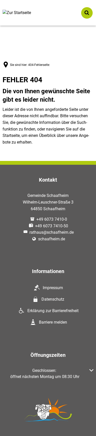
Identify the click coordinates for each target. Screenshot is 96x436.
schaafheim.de (51, 239)
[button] (48, 374)
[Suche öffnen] (87, 13)
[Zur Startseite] (22, 13)
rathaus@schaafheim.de (51, 232)
